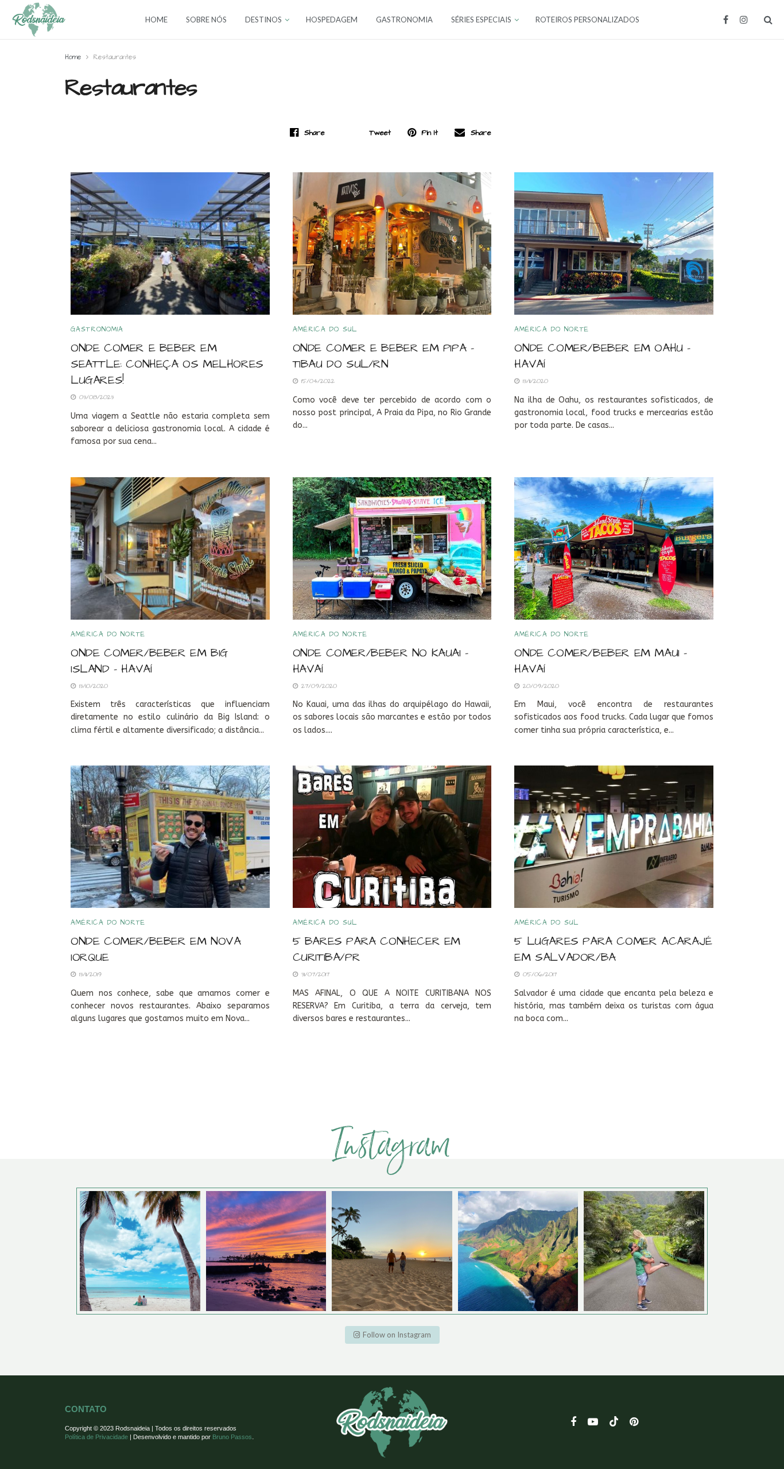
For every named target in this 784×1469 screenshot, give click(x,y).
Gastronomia (97, 329)
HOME (156, 19)
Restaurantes (114, 57)
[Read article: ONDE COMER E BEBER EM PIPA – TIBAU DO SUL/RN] (392, 243)
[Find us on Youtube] (593, 1422)
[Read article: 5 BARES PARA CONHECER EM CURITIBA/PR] (392, 837)
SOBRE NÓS (206, 19)
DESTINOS (263, 19)
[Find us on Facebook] (725, 20)
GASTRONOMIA (404, 19)
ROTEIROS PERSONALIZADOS (587, 19)
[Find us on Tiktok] (614, 1422)
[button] (392, 1335)
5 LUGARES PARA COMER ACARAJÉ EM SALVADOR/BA (613, 949)
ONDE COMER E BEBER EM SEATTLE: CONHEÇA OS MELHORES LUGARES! (167, 364)
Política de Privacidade (96, 1436)
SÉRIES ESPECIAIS (481, 19)
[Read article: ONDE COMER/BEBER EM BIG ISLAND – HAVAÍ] (170, 548)
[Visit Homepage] (38, 19)
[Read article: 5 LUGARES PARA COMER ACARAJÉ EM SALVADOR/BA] (613, 837)
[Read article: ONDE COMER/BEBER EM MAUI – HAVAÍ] (613, 548)
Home (73, 57)
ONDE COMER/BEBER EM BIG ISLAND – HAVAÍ (149, 661)
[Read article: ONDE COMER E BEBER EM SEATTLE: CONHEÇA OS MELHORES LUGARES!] (170, 243)
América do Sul (325, 329)
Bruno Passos (232, 1436)
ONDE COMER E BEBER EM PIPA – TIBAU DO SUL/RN (383, 356)
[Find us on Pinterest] (634, 1422)
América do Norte (551, 329)
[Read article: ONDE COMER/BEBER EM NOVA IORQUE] (170, 837)
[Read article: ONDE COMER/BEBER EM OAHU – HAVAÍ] (613, 243)
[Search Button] (768, 19)
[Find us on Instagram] (744, 20)
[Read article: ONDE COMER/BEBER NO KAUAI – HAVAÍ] (392, 548)
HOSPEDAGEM (332, 19)
